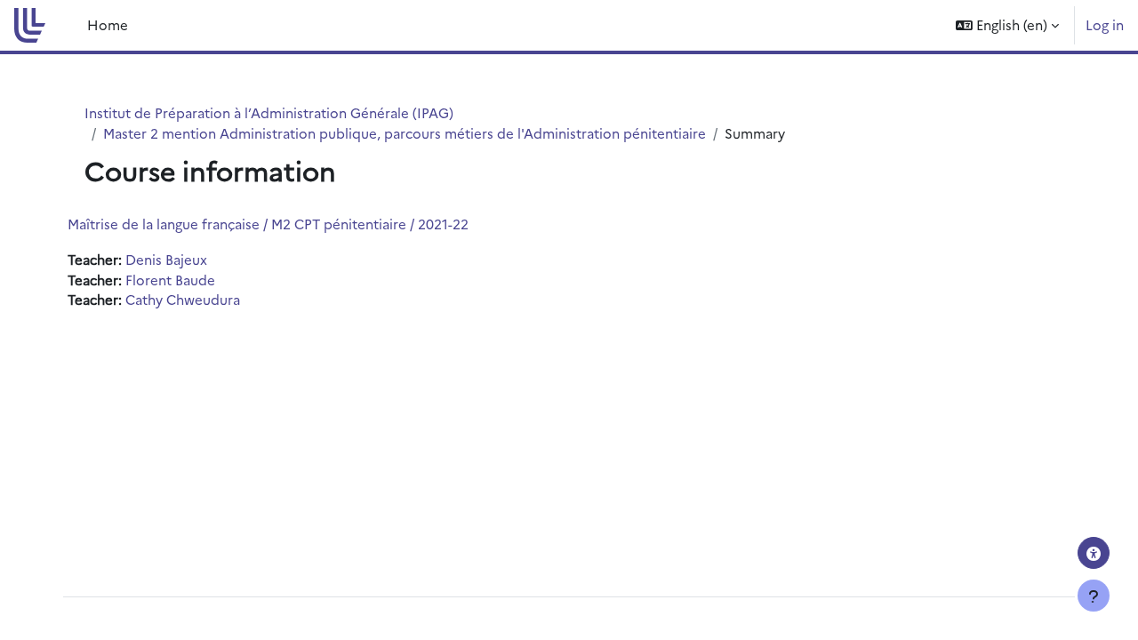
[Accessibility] (1094, 553)
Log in (1105, 24)
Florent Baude (170, 279)
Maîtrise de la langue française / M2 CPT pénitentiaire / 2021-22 (268, 223)
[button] (1007, 25)
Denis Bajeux (166, 259)
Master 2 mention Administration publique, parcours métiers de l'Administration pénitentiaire (404, 133)
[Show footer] (1094, 596)
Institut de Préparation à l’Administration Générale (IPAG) (268, 112)
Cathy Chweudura (182, 299)
